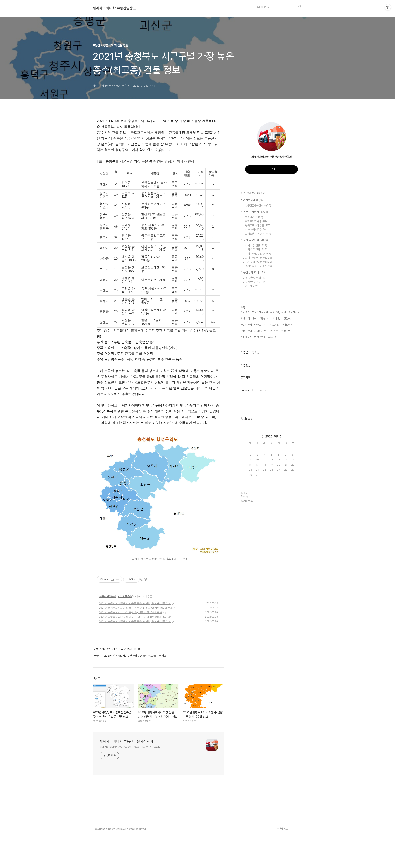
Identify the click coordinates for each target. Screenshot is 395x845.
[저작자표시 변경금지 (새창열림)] (143, 579)
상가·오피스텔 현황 (258, 261)
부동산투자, (247, 324)
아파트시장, (274, 324)
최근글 (244, 352)
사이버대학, (260, 330)
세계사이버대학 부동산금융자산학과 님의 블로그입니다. (130, 747)
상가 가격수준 (256, 229)
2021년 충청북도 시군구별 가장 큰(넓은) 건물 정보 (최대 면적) (133, 616)
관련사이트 (282, 828)
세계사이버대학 (252, 200)
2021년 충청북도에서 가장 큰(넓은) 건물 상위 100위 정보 (130, 612)
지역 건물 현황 (125, 596)
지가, (284, 312)
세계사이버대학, (249, 318)
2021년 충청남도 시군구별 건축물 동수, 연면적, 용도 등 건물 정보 (135, 603)
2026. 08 (271, 436)
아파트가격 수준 (256, 221)
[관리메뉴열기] (388, 7)
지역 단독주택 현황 (258, 257)
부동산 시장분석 (107, 596)
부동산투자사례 (256, 281)
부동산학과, (247, 330)
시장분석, (286, 318)
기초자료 (252, 286)
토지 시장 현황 (256, 245)
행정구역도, (260, 337)
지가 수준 (254, 217)
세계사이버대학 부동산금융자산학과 (115, 8)
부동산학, (273, 337)
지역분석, (275, 312)
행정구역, (286, 330)
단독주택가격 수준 (258, 225)
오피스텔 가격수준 (258, 233)
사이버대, (275, 318)
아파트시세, (247, 337)
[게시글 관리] (117, 579)
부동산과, (263, 318)
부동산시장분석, (260, 312)
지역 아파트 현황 (258, 253)
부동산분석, (274, 330)
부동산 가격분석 (254, 211)
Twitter (263, 390)
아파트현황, (287, 324)
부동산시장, (294, 312)
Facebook (247, 390)
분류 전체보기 (253, 193)
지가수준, (245, 312)
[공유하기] (112, 579)
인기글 (256, 352)
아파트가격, (260, 324)
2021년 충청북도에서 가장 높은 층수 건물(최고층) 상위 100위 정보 (136, 607)
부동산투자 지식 (253, 272)
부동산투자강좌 (256, 277)
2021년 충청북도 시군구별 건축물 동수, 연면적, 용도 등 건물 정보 (135, 621)
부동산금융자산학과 (258, 205)
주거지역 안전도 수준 (258, 266)
